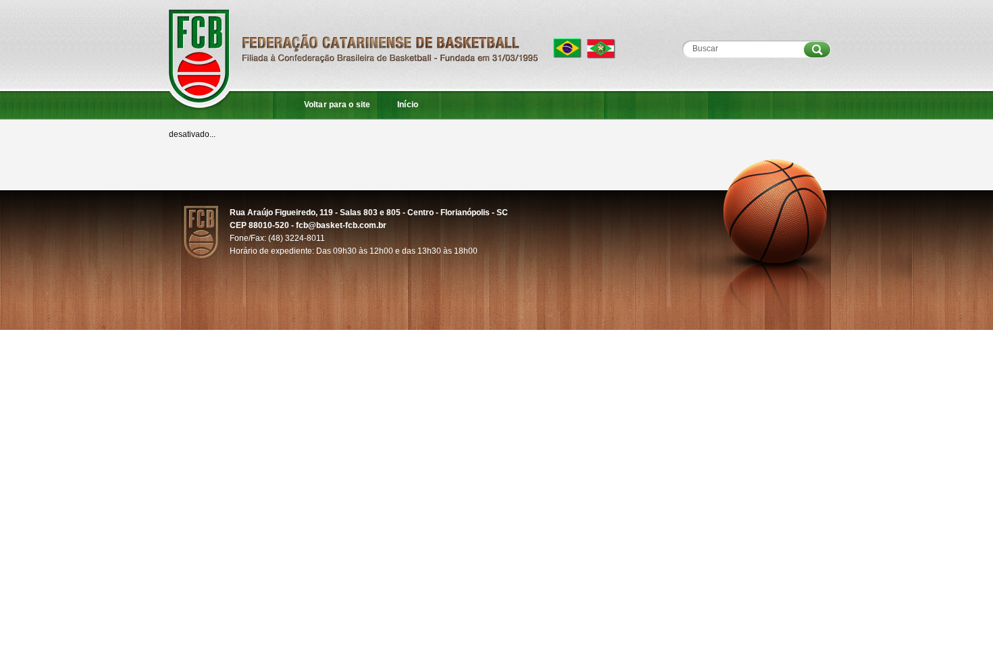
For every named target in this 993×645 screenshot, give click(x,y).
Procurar (817, 49)
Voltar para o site (337, 104)
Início (407, 104)
